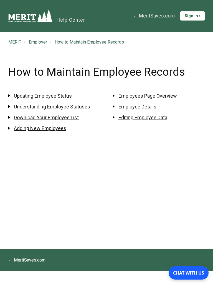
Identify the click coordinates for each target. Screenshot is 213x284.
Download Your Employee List (46, 117)
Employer (38, 42)
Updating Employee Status (43, 96)
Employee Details (137, 107)
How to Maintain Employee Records (89, 42)
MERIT (14, 42)
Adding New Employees (40, 128)
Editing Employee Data (142, 117)
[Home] (30, 16)
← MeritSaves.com (154, 16)
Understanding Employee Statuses (52, 107)
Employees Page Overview (147, 96)
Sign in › (192, 16)
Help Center (71, 20)
